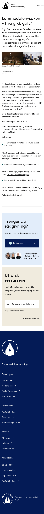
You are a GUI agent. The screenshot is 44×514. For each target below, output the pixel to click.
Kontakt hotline (8, 412)
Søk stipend (7, 396)
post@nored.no (8, 470)
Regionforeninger (9, 391)
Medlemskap (7, 386)
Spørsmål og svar (9, 422)
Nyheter (5, 443)
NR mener (6, 438)
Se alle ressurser (29, 318)
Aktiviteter (6, 449)
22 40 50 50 (7, 465)
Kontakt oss (18, 243)
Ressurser (6, 417)
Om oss (5, 380)
